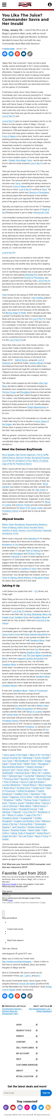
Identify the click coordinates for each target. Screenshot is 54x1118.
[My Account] (50, 5)
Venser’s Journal (16, 803)
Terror (29, 160)
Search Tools (23, 1030)
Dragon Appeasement (36, 407)
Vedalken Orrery (22, 617)
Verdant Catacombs (36, 827)
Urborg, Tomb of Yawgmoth (23, 833)
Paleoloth (47, 530)
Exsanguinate (26, 818)
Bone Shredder (43, 779)
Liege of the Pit (8, 464)
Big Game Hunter (41, 578)
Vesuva (5, 830)
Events (20, 1036)
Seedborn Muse (40, 617)
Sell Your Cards (25, 1047)
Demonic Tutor (8, 770)
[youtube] (12, 1107)
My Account (23, 1053)
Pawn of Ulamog (9, 527)
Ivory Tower (7, 761)
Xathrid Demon (21, 360)
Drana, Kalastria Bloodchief (36, 634)
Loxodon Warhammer (11, 785)
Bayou (38, 836)
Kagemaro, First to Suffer (37, 455)
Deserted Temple (18, 830)
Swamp (5, 839)
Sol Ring (27, 614)
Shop (19, 1025)
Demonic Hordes (23, 458)
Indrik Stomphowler (42, 797)
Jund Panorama (18, 827)
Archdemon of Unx (23, 461)
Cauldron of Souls (10, 530)
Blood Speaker (8, 455)
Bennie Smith (9, 49)
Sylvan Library (23, 770)
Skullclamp (36, 614)
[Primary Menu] (4, 4)
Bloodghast (25, 392)
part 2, (29, 975)
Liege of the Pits (32, 815)
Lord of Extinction (34, 530)
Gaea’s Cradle (37, 508)
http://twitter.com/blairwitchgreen (16, 961)
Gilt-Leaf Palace (26, 836)
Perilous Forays (9, 392)
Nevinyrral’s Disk (41, 212)
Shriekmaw (8, 800)
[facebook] (34, 1107)
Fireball (12, 160)
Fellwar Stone (16, 764)
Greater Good (8, 617)
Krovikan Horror (36, 527)
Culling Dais (36, 770)
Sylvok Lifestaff (42, 758)
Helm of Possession (38, 690)
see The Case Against (33, 655)
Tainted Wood (43, 833)
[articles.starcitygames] (48, 1107)
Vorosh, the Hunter (27, 984)
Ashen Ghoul (23, 527)
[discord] (19, 1107)
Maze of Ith (25, 508)
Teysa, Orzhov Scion (11, 634)
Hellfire (19, 800)
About (19, 1070)
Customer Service (26, 1065)
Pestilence (29, 727)
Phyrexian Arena (22, 773)
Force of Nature (9, 136)
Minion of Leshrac (40, 461)
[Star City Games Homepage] (27, 4)
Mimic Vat (46, 614)
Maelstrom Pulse (44, 776)
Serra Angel (21, 160)
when (41, 383)
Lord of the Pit (8, 116)
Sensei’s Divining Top (11, 758)
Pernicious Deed (11, 779)
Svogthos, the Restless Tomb (27, 821)
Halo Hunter (20, 455)
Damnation (35, 794)
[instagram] (27, 1107)
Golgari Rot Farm (9, 836)
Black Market (25, 806)
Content (21, 1042)
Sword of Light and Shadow (32, 782)
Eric (36, 591)
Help (18, 1059)
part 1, (23, 975)
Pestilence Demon (24, 464)
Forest (45, 836)
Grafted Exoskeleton (24, 709)
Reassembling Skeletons (36, 524)
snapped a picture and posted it (31, 658)
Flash (4, 295)
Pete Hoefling (37, 298)
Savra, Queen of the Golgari (16, 755)
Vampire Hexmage (34, 767)
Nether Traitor (8, 524)
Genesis (22, 530)
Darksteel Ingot (15, 776)
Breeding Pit (33, 538)
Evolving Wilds (26, 824)
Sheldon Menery (36, 363)
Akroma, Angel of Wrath (16, 313)
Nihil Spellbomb (22, 761)
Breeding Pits (31, 275)
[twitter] (41, 1107)
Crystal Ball (29, 776)
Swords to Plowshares (39, 192)
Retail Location (24, 1076)
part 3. (38, 975)
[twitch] (5, 1107)
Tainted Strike (12, 715)
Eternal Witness (24, 578)
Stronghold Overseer (40, 458)
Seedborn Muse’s (9, 685)
